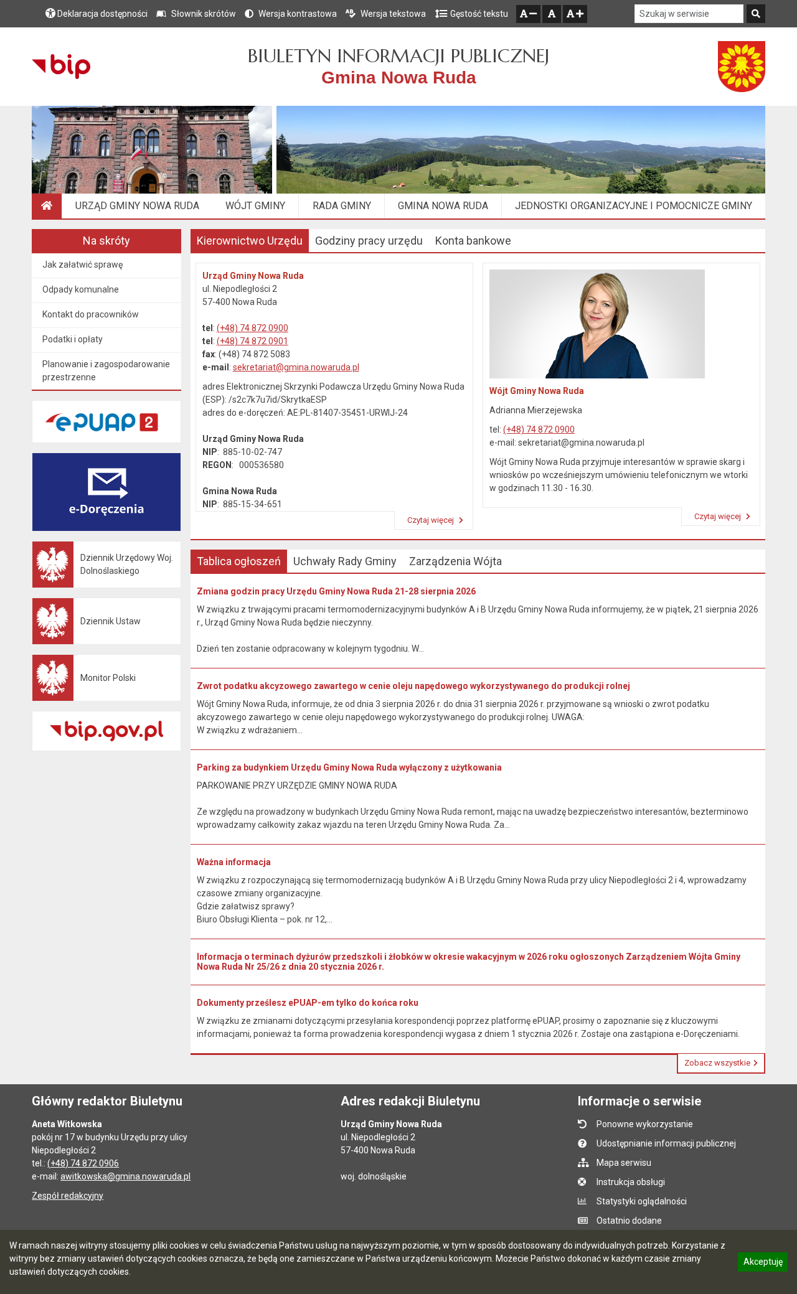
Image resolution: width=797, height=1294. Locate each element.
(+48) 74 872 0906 (83, 1163)
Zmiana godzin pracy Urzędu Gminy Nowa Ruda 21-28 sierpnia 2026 (336, 591)
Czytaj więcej (431, 520)
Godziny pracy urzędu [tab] (369, 240)
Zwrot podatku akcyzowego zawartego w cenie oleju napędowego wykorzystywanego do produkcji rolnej (413, 686)
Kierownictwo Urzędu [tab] (250, 240)
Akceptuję (763, 1263)
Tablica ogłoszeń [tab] (239, 561)
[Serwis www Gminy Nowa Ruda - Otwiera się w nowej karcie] (741, 66)
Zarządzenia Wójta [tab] (455, 561)
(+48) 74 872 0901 (252, 341)
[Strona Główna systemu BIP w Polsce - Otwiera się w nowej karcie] (61, 66)
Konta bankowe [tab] (473, 240)
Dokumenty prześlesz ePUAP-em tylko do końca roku (307, 1003)
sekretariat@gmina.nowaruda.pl (296, 367)
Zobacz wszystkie (717, 1062)
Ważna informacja (234, 862)
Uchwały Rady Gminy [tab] (345, 561)
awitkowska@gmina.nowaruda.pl (125, 1176)
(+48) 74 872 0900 (252, 328)
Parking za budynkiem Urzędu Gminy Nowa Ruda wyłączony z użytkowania (349, 767)
